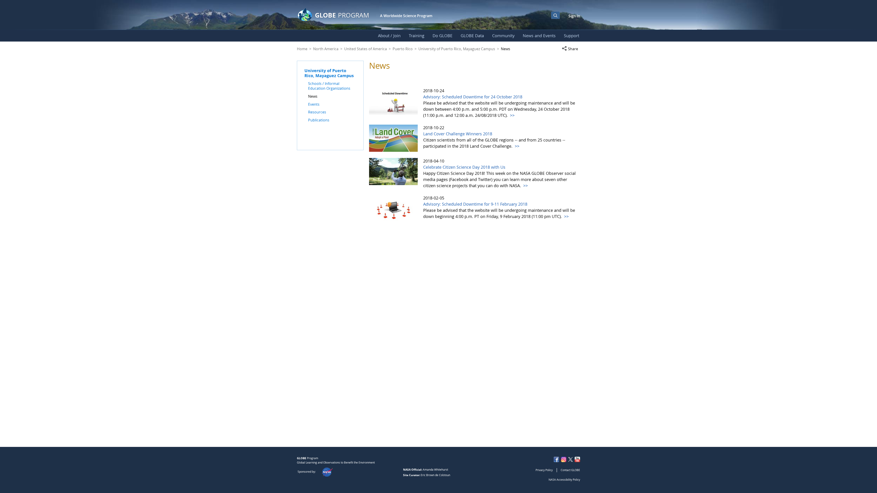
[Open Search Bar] (555, 15)
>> (512, 115)
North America (325, 48)
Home (302, 48)
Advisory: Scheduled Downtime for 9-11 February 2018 (475, 204)
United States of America (365, 48)
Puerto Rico (403, 48)
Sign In (574, 15)
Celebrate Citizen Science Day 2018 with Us (464, 167)
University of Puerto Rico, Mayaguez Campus (456, 48)
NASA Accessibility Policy (564, 479)
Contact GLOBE (570, 470)
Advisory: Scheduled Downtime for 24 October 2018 (472, 97)
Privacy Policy (544, 470)
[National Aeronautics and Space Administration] (327, 471)
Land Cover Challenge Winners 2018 (457, 133)
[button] (571, 49)
